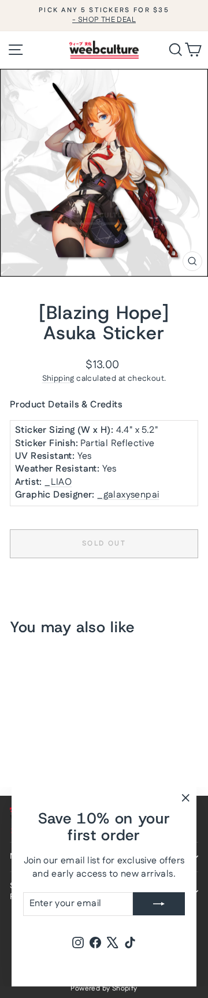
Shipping (58, 378)
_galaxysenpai (128, 495)
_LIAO (58, 482)
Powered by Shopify (103, 988)
